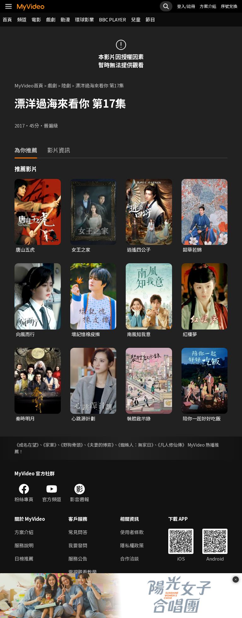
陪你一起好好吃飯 (202, 418)
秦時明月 (25, 418)
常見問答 (77, 532)
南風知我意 (139, 334)
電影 (36, 19)
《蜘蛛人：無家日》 (135, 445)
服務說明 (23, 545)
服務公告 (77, 558)
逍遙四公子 (139, 249)
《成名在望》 (26, 445)
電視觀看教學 (82, 571)
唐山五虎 (25, 249)
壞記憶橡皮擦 (86, 334)
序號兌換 (229, 6)
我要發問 (77, 545)
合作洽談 (129, 558)
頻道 (21, 19)
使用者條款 (132, 532)
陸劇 (66, 85)
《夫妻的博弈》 (100, 445)
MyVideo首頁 (28, 85)
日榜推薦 (23, 558)
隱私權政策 (132, 545)
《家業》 (49, 445)
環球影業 (84, 19)
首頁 (7, 19)
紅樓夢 (190, 334)
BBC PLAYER (112, 19)
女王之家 (81, 249)
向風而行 (25, 334)
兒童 (136, 19)
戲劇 (50, 19)
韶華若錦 (192, 249)
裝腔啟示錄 (139, 418)
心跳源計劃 (83, 418)
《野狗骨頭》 (72, 445)
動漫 (65, 19)
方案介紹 (208, 6)
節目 (150, 19)
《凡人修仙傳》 (172, 445)
